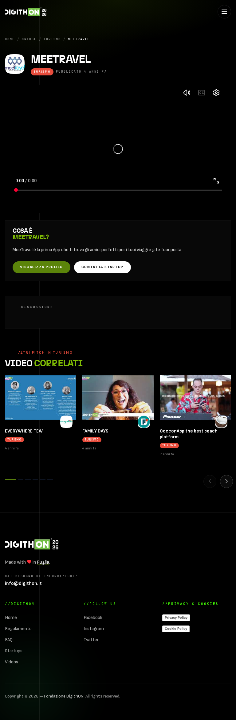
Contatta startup (102, 267)
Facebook (93, 618)
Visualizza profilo (41, 267)
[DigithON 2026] (25, 11)
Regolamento (18, 629)
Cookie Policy (176, 628)
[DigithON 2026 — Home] (31, 543)
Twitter (91, 640)
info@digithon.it (23, 583)
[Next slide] (226, 481)
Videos (11, 662)
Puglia (43, 562)
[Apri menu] (224, 11)
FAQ (9, 640)
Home (10, 39)
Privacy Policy (176, 617)
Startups (13, 651)
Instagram (94, 629)
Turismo (52, 39)
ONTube (29, 39)
